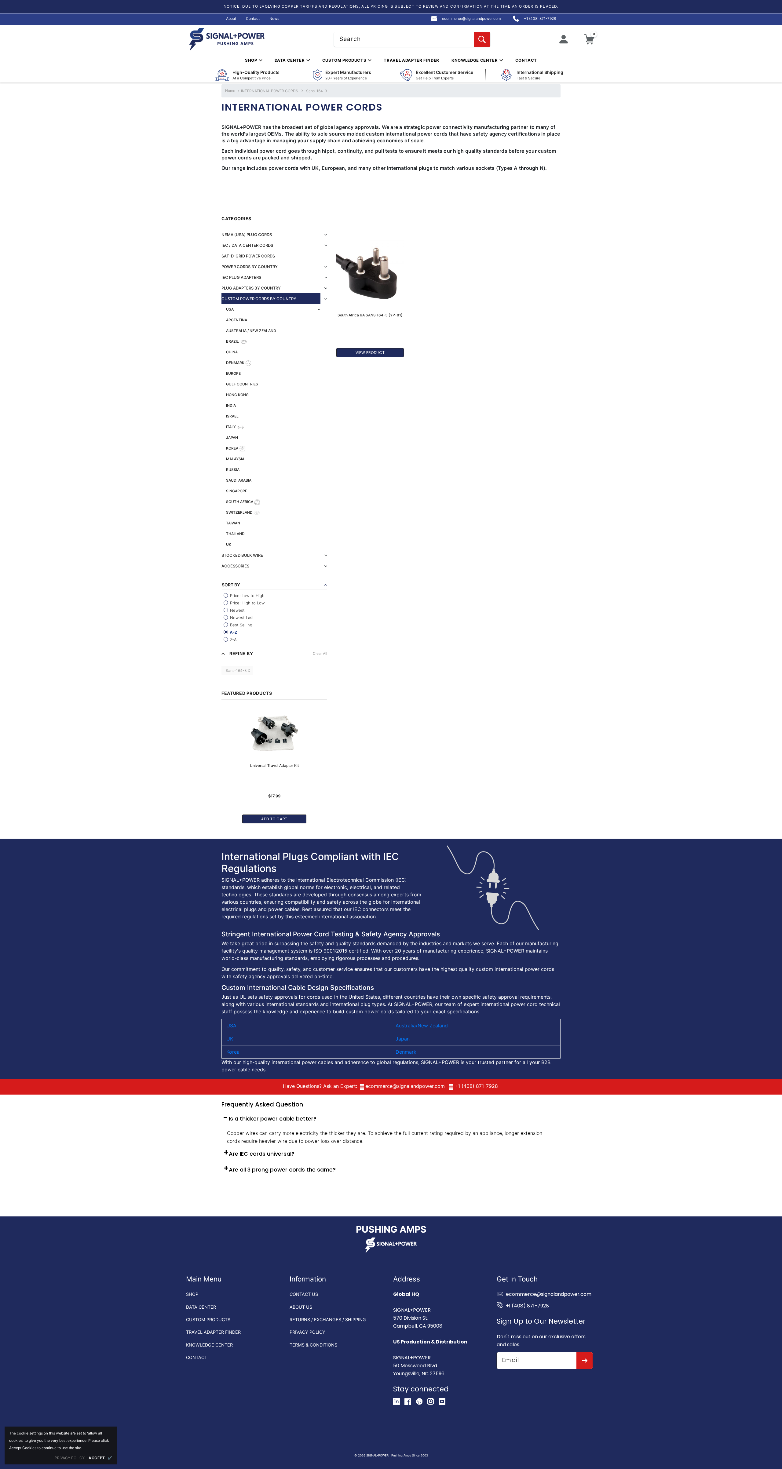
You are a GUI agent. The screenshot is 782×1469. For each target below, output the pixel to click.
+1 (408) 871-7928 (476, 1086)
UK (229, 1039)
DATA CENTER (201, 1307)
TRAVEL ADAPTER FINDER (213, 1332)
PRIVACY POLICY (307, 1332)
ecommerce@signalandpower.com (405, 1086)
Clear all (320, 653)
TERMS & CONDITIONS (313, 1344)
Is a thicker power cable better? (272, 1118)
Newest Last (241, 617)
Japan (403, 1039)
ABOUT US (301, 1307)
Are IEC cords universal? (261, 1153)
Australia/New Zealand (422, 1025)
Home (230, 90)
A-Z (233, 632)
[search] (482, 39)
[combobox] (412, 39)
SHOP (192, 1294)
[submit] (584, 1360)
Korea (232, 1052)
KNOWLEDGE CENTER (209, 1344)
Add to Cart (274, 819)
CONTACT (196, 1357)
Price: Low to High (247, 595)
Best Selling (240, 624)
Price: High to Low (247, 602)
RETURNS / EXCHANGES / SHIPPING (328, 1319)
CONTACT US (304, 1294)
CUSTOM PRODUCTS (208, 1319)
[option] (274, 762)
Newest (237, 610)
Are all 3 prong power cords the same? (282, 1169)
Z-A (233, 639)
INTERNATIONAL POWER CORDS (270, 91)
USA (231, 1025)
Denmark (406, 1052)
